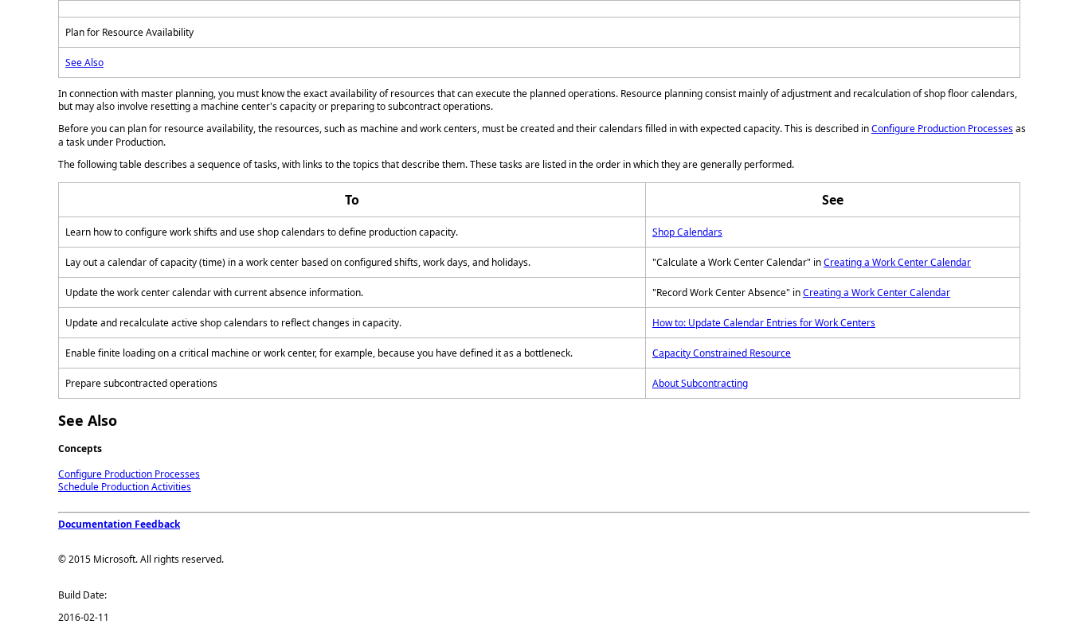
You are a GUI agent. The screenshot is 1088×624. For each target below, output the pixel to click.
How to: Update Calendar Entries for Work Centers (763, 323)
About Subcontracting (700, 383)
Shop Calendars (687, 232)
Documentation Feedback (119, 524)
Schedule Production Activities (124, 486)
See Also (84, 62)
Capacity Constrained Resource (721, 353)
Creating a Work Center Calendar (897, 262)
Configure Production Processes (942, 128)
